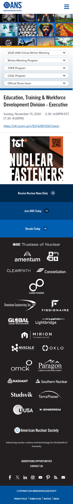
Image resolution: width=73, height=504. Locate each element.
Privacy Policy (20, 498)
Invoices (47, 498)
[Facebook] (10, 477)
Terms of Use (35, 498)
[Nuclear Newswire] (55, 477)
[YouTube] (40, 477)
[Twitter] (17, 477)
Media (56, 498)
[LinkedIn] (25, 477)
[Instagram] (33, 477)
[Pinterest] (48, 477)
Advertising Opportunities (36, 461)
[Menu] (66, 7)
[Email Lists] (63, 477)
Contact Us (36, 466)
